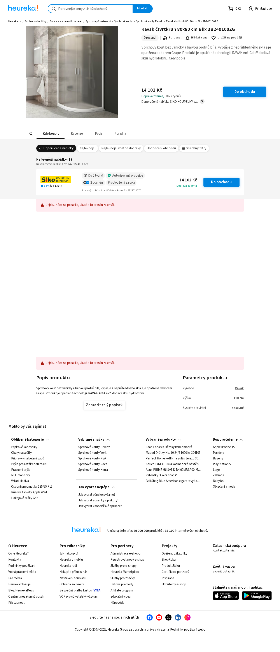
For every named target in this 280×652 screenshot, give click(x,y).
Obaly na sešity (21, 453)
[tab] (50, 133)
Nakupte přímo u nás (74, 572)
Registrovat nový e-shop (127, 559)
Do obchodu (221, 182)
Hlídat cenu (199, 38)
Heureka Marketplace (125, 572)
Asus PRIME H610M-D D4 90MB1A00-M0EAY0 (174, 470)
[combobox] (90, 8)
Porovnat (175, 38)
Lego (216, 470)
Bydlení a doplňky (35, 21)
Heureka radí (68, 565)
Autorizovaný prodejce (127, 175)
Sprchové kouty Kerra (93, 470)
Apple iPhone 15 (224, 447)
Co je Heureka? (18, 553)
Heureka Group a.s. (120, 629)
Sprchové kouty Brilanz (94, 447)
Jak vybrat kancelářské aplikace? (100, 506)
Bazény (218, 458)
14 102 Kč (188, 180)
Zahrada (218, 475)
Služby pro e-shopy (123, 565)
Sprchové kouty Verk (92, 453)
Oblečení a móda (224, 487)
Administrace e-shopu (125, 553)
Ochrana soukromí (72, 584)
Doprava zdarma (187, 186)
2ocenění (96, 182)
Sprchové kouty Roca (92, 464)
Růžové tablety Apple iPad (29, 492)
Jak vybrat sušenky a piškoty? (98, 500)
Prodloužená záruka (121, 182)
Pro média (15, 578)
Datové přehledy (121, 584)
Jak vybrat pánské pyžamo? (96, 495)
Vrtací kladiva (20, 481)
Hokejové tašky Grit (24, 498)
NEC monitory (20, 475)
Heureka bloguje (19, 584)
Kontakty (14, 559)
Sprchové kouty (123, 21)
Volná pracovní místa (22, 572)
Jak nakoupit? (69, 553)
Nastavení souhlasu (73, 578)
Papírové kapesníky (24, 447)
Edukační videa (120, 596)
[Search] (31, 134)
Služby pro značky (122, 578)
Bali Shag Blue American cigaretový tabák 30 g (174, 481)
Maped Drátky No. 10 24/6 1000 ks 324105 (173, 453)
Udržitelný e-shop (174, 584)
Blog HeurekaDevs (21, 590)
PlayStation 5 (222, 464)
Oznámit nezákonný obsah (26, 596)
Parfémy (218, 453)
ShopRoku (169, 559)
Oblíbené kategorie (27, 439)
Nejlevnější (87, 148)
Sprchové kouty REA (92, 458)
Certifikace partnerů (175, 572)
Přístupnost (16, 602)
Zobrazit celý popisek (104, 405)
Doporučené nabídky (58, 148)
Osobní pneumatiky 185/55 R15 (31, 487)
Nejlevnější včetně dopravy (121, 148)
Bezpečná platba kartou (76, 590)
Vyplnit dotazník (223, 571)
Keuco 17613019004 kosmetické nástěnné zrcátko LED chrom (174, 464)
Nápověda (117, 602)
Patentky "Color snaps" (161, 475)
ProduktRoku (171, 565)
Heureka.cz (14, 21)
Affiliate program (121, 590)
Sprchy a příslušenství (98, 21)
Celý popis (177, 58)
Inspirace (168, 578)
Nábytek (218, 481)
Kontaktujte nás (224, 550)
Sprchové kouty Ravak (149, 21)
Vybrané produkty (161, 439)
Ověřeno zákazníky (174, 553)
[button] (50, 133)
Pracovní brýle (20, 470)
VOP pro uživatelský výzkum (79, 596)
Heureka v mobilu (71, 559)
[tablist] (108, 133)
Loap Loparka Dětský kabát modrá (169, 447)
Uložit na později (229, 38)
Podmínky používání (21, 565)
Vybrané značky (91, 439)
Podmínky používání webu (187, 629)
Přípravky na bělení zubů (27, 458)
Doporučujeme (225, 439)
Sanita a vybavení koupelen (66, 21)
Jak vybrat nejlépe (93, 487)
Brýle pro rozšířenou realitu (29, 464)
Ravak (239, 388)
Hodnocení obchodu (161, 148)
